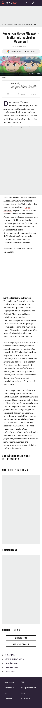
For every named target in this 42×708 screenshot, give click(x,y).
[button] (21, 94)
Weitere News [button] (21, 638)
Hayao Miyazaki (23, 242)
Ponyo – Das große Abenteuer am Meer (21, 217)
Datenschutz (9, 687)
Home (4, 24)
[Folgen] (18, 83)
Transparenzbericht (28, 687)
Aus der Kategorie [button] (21, 644)
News (10, 24)
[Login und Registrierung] (33, 3)
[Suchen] (27, 3)
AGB (22, 682)
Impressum (9, 682)
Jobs (6, 693)
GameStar (25, 693)
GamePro (8, 699)
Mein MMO (25, 699)
